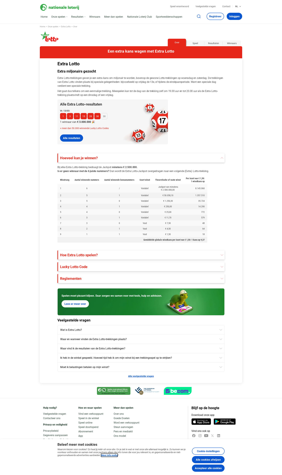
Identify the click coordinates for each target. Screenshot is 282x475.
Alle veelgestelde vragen (141, 376)
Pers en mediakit (123, 431)
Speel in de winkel (88, 418)
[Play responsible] (113, 391)
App (80, 435)
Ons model (120, 435)
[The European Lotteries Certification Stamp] (147, 391)
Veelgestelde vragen (206, 6)
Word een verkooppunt (126, 422)
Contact (226, 6)
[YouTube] (206, 436)
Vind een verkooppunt (90, 413)
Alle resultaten (71, 138)
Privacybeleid (50, 430)
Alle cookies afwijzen (208, 459)
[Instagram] (200, 436)
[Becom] (178, 391)
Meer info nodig (109, 455)
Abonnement (85, 431)
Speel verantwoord (179, 6)
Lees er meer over (75, 303)
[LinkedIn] (219, 436)
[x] (212, 436)
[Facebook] (194, 436)
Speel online (85, 422)
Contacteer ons (51, 418)
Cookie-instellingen (208, 451)
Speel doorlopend (88, 427)
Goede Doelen (122, 418)
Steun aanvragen (123, 427)
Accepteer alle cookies (208, 468)
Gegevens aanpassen (55, 435)
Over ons (119, 413)
